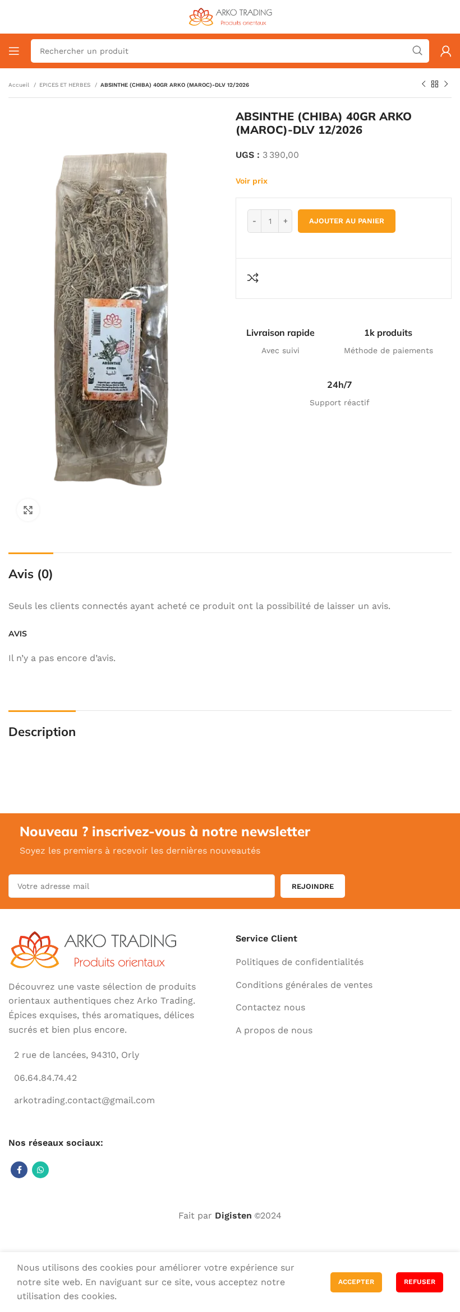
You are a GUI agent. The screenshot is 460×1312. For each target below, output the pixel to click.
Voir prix (252, 180)
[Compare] (254, 277)
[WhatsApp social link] (40, 1169)
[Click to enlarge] (28, 510)
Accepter (356, 1282)
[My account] (446, 51)
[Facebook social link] (19, 1169)
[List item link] (306, 962)
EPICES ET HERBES (65, 85)
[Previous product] (423, 84)
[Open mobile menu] (14, 51)
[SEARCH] (417, 51)
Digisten (233, 1215)
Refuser (419, 1282)
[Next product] (446, 84)
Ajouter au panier (346, 221)
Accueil (19, 85)
